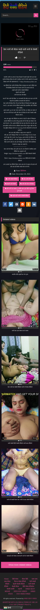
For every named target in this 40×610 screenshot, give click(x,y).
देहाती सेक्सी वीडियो (19, 584)
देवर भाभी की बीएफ (28, 179)
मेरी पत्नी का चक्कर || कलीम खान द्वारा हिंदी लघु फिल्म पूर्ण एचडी (20, 190)
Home (6, 579)
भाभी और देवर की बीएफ (28, 184)
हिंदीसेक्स (23, 171)
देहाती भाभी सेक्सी (11, 184)
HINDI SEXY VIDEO (30, 598)
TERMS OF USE (29, 602)
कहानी (20, 589)
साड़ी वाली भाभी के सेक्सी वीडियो (20, 195)
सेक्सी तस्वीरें (10, 589)
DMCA (20, 602)
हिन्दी (9, 608)
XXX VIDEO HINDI (23, 594)
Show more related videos (20, 565)
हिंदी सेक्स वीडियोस (28, 586)
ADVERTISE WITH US (10, 602)
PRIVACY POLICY (24, 604)
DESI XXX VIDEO (20, 591)
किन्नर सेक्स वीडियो (20, 581)
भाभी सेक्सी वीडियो (12, 179)
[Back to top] (33, 604)
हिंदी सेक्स (15, 579)
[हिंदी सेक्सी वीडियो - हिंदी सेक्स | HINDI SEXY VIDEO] (16, 7)
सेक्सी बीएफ (15, 586)
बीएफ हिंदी (25, 579)
